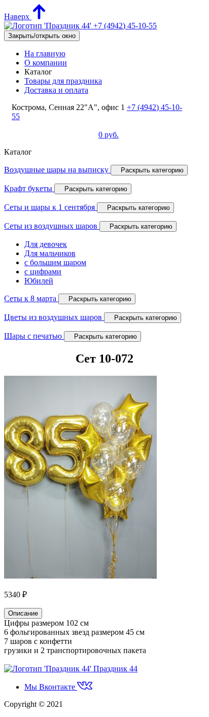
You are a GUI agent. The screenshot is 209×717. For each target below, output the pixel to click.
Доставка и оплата (56, 90)
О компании (45, 62)
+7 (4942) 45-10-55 (125, 25)
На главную (44, 53)
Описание (23, 613)
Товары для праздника (63, 81)
